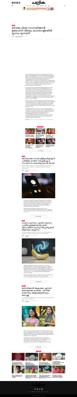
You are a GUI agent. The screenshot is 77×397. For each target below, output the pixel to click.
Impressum (38, 391)
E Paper (49, 5)
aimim (32, 119)
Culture (37, 5)
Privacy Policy (34, 391)
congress (36, 119)
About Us (42, 391)
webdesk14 (27, 301)
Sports (34, 5)
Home (27, 5)
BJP (34, 119)
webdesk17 (27, 236)
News (30, 5)
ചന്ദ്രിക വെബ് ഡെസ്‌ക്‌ (18, 36)
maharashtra (41, 119)
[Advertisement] (38, 18)
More (45, 5)
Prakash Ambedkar (50, 119)
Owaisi (45, 119)
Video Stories (42, 5)
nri (47, 391)
